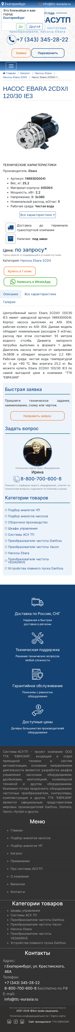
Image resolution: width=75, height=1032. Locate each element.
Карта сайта (58, 1016)
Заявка (21, 53)
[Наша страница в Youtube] (22, 1021)
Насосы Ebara (18, 553)
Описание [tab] (10, 294)
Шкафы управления (23, 528)
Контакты (18, 892)
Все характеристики (36, 215)
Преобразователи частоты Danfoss (35, 541)
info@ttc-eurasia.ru (56, 4)
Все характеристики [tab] (40, 294)
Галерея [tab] (9, 302)
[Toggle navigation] (11, 66)
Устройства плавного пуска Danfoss (35, 568)
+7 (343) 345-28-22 (22, 982)
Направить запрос (37, 416)
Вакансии (18, 884)
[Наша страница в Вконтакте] (9, 1021)
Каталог (16, 853)
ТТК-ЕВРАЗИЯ (60, 1021)
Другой (34, 26)
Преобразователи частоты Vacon (33, 547)
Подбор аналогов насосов (28, 516)
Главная (17, 830)
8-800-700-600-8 (41, 479)
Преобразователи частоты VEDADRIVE (29, 560)
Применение (20, 861)
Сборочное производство (28, 522)
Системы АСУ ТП (21, 534)
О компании (20, 876)
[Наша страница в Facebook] (15, 1021)
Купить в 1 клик (20, 271)
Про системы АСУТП (27, 869)
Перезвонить (48, 53)
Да (21, 26)
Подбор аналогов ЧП (24, 510)
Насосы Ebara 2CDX (35, 260)
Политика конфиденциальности (29, 1016)
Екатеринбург (15, 4)
